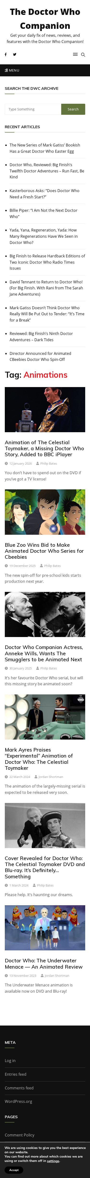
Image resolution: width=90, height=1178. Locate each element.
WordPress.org (18, 1101)
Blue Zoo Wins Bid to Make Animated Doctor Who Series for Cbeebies (44, 551)
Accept (13, 1170)
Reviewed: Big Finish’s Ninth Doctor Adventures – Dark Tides (41, 336)
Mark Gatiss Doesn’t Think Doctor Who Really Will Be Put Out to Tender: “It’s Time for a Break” (47, 314)
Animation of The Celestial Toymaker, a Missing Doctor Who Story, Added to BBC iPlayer (44, 448)
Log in (10, 1060)
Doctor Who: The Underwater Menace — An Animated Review (44, 963)
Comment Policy (19, 1135)
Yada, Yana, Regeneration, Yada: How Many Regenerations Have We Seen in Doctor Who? (44, 236)
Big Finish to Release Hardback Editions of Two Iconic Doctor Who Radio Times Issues (47, 262)
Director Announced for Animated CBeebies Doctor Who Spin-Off (40, 356)
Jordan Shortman (51, 777)
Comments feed (19, 1088)
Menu (13, 70)
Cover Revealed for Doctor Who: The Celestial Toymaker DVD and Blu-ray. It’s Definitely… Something (45, 867)
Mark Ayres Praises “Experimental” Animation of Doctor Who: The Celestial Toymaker (39, 759)
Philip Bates (48, 463)
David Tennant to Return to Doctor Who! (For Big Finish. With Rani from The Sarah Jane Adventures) (46, 288)
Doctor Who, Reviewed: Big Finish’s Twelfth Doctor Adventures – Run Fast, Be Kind (47, 171)
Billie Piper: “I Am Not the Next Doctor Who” (44, 213)
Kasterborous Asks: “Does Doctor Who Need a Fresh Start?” (44, 194)
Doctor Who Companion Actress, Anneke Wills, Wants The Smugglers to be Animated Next (44, 653)
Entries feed (15, 1074)
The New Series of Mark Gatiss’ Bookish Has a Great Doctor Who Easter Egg (45, 148)
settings (53, 1161)
